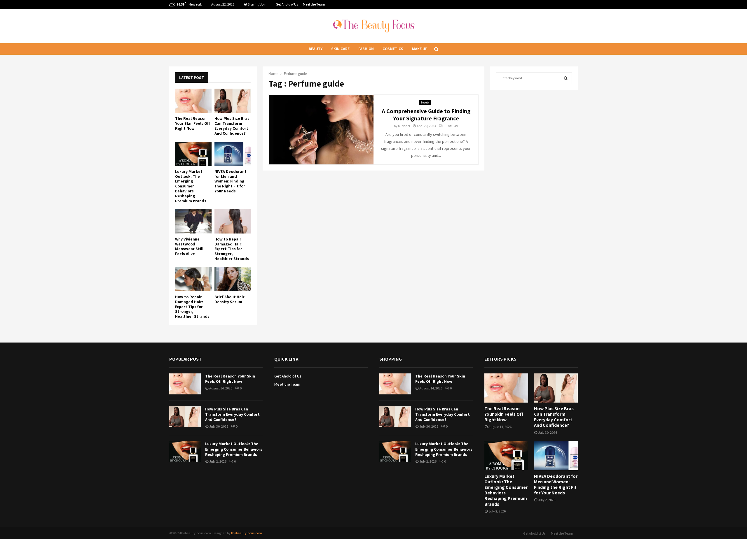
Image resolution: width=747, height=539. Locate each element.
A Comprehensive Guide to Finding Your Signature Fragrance (426, 114)
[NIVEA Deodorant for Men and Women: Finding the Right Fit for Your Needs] (232, 154)
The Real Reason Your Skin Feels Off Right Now (192, 123)
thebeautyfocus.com (246, 533)
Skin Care (340, 48)
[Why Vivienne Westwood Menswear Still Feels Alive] (193, 221)
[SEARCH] (565, 78)
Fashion (366, 48)
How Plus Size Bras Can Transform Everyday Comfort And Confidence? (231, 126)
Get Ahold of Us (287, 4)
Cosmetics (393, 48)
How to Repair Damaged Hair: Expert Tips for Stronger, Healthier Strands (231, 248)
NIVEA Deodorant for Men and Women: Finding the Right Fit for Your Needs (230, 181)
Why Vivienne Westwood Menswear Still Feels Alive (189, 246)
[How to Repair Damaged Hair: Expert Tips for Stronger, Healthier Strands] (232, 221)
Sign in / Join (256, 4)
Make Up (419, 48)
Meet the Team (314, 4)
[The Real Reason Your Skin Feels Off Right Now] (193, 101)
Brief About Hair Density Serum (229, 299)
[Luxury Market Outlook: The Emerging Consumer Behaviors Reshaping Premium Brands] (193, 154)
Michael (404, 126)
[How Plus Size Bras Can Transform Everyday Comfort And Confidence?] (232, 101)
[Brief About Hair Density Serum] (232, 279)
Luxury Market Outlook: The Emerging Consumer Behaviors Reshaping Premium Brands (190, 186)
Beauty (315, 48)
